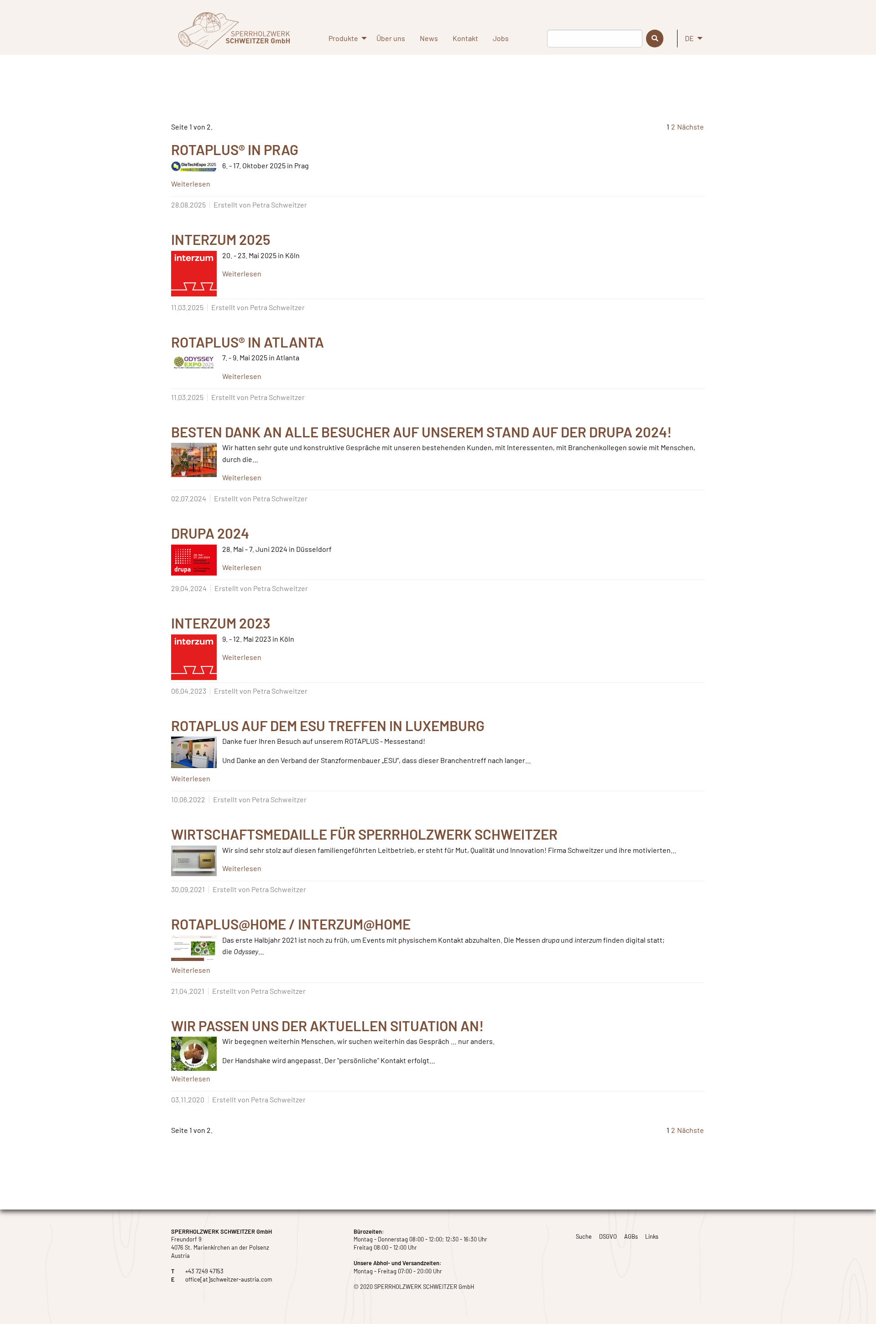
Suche (584, 1236)
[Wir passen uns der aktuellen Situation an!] (194, 1054)
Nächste (690, 126)
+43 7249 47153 (204, 1271)
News (429, 38)
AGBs (631, 1236)
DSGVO (608, 1236)
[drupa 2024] (194, 560)
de (689, 38)
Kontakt (465, 38)
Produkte (343, 38)
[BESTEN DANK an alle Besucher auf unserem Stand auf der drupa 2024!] (194, 460)
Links (651, 1236)
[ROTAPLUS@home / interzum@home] (194, 948)
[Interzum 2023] (194, 657)
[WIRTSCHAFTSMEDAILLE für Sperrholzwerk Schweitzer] (194, 861)
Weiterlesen (190, 183)
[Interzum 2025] (194, 273)
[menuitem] (345, 42)
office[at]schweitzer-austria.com (228, 1279)
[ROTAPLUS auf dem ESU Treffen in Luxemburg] (194, 752)
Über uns (390, 38)
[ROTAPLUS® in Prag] (194, 166)
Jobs (501, 38)
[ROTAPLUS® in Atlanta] (194, 363)
